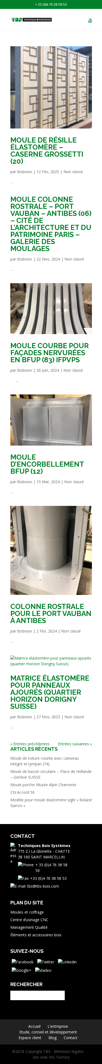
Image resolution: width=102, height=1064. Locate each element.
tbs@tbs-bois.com (43, 886)
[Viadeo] (43, 969)
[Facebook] (22, 961)
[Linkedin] (67, 961)
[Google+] (21, 969)
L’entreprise (58, 1026)
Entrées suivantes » (75, 743)
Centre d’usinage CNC (29, 919)
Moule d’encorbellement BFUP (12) (47, 464)
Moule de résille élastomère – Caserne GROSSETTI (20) (46, 150)
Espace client (29, 1037)
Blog (52, 1037)
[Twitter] (45, 961)
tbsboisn (24, 171)
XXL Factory (59, 1057)
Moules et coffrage (27, 912)
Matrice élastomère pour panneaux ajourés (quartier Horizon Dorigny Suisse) (49, 692)
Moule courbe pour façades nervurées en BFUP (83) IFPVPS (49, 353)
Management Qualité (29, 927)
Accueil (34, 1026)
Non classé (73, 171)
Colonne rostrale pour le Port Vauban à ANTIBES (50, 613)
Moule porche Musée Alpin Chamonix (43, 784)
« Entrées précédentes (30, 743)
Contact (71, 1037)
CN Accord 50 (22, 792)
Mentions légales (69, 1051)
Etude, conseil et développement (48, 1032)
